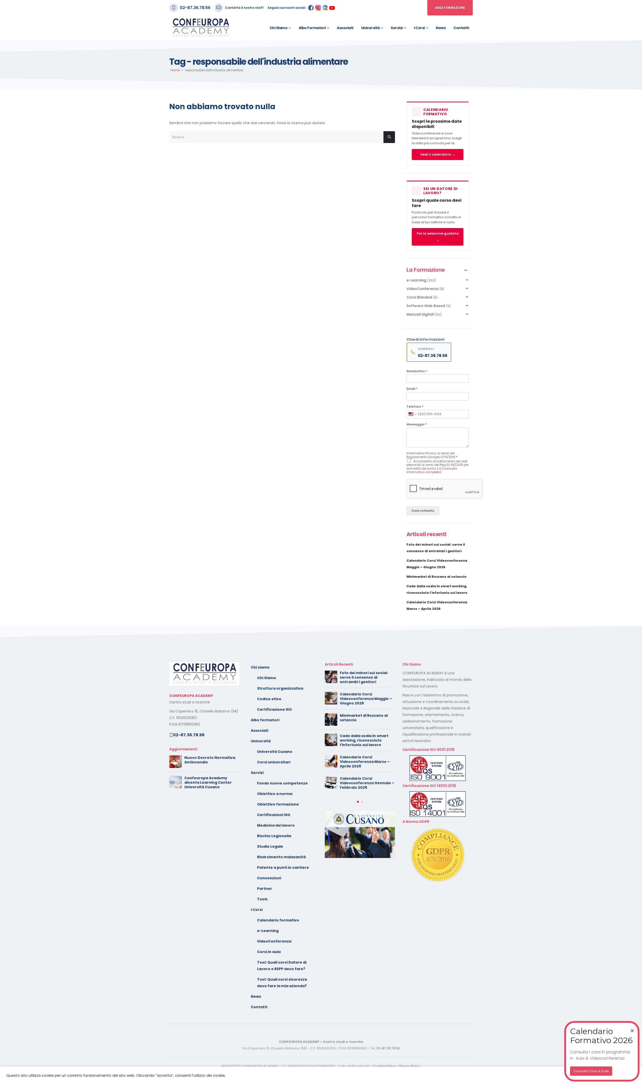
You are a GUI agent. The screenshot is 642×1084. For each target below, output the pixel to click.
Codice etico (269, 698)
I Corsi (419, 27)
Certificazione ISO (274, 709)
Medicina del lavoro (276, 825)
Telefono (415, 407)
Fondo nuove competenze (282, 783)
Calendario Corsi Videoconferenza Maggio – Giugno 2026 (366, 699)
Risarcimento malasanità (281, 856)
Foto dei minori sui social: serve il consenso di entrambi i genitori (364, 677)
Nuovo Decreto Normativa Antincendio (209, 760)
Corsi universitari (273, 762)
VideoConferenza (423, 288)
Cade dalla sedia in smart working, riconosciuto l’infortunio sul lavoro (364, 740)
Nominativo (417, 371)
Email (412, 389)
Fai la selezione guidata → (438, 236)
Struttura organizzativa (280, 688)
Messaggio (417, 424)
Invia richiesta (423, 510)
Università (370, 27)
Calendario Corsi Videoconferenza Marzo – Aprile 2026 (365, 762)
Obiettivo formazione (278, 804)
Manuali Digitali (420, 314)
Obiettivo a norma (274, 793)
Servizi (397, 27)
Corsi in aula (269, 951)
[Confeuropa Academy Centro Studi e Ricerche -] (200, 27)
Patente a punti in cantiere (283, 867)
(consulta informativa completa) (432, 470)
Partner (264, 888)
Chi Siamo (266, 677)
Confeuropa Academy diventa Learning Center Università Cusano (208, 782)
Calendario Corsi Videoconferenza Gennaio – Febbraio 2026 (367, 783)
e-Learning (416, 280)
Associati (345, 27)
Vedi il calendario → (437, 154)
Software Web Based (426, 305)
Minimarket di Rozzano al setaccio (436, 576)
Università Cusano (274, 751)
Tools (262, 899)
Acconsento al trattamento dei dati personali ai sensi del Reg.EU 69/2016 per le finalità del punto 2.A (437, 466)
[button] (358, 802)
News (441, 27)
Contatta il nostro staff (244, 8)
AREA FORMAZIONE (450, 8)
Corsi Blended (419, 297)
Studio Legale (270, 846)
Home (175, 70)
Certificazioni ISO (273, 814)
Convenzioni (269, 878)
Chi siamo (279, 27)
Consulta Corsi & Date (591, 1071)
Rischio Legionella (274, 835)
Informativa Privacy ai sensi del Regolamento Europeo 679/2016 (432, 455)
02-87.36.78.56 (195, 8)
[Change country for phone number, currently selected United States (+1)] (412, 414)
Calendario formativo (278, 920)
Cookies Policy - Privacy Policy (396, 1066)
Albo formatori (312, 27)
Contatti (461, 27)
